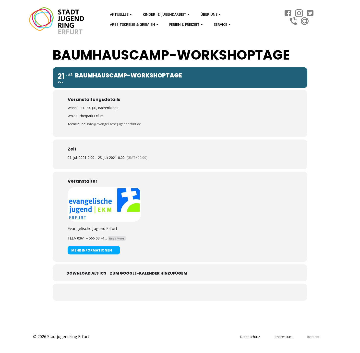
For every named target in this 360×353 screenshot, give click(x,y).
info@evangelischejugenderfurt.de (114, 124)
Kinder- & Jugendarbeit (164, 14)
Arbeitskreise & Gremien (132, 24)
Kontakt (313, 336)
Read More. (117, 238)
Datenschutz (250, 336)
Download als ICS (86, 273)
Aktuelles (119, 14)
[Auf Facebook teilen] (174, 292)
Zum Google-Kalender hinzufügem (148, 273)
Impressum (283, 336)
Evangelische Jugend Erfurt (92, 228)
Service (220, 24)
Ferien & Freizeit (184, 24)
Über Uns (209, 14)
